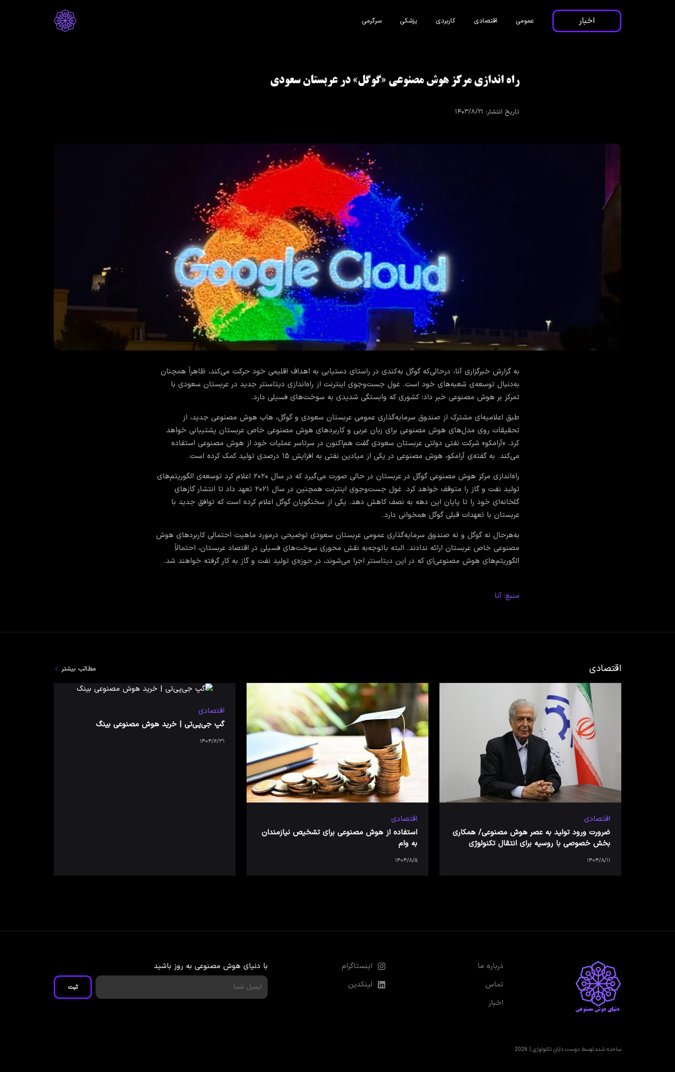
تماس (494, 984)
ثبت (73, 987)
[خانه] (65, 20)
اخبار (587, 21)
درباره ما (490, 966)
